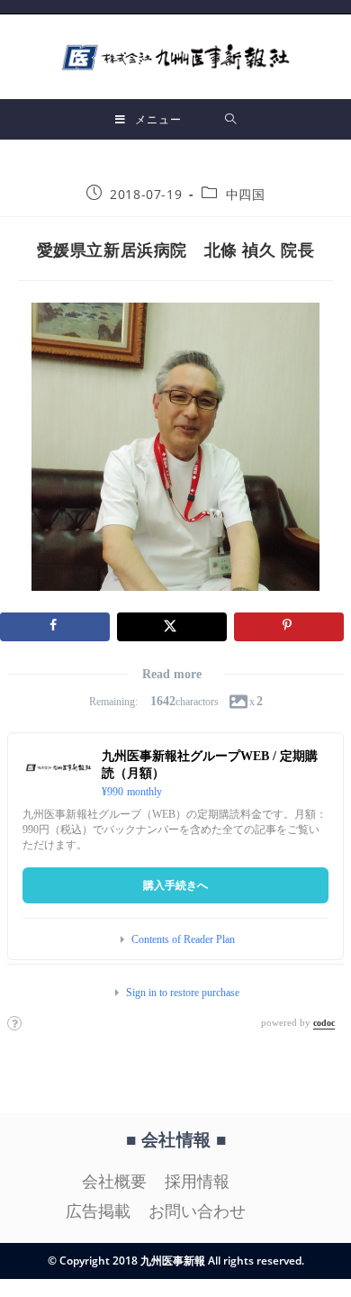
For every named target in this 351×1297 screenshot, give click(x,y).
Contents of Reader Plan (183, 939)
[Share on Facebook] (55, 626)
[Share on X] (172, 626)
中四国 (246, 194)
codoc (324, 1023)
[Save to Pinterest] (289, 626)
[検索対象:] (230, 119)
